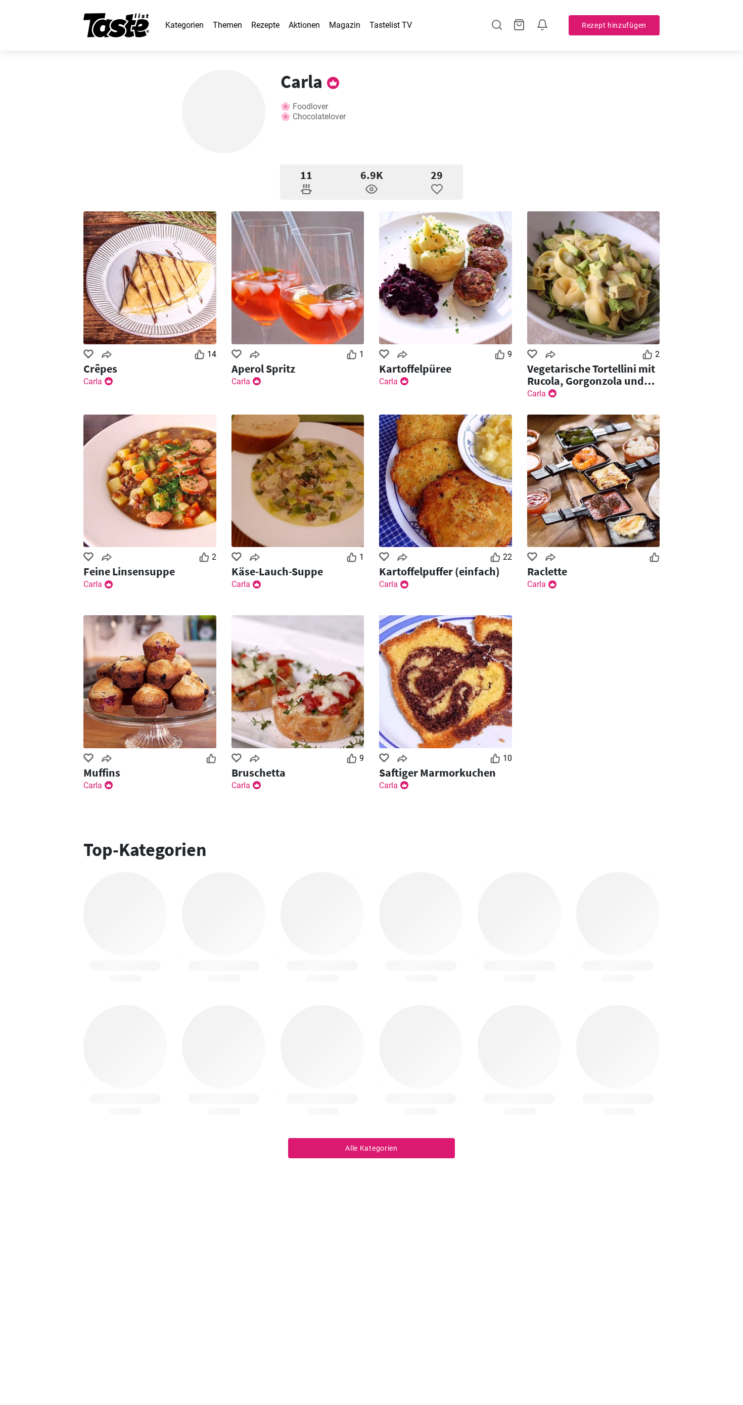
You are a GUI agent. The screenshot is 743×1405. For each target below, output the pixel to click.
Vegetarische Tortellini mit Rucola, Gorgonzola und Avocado (591, 374)
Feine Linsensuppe (129, 571)
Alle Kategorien (371, 1148)
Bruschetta (258, 772)
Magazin (344, 25)
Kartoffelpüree (415, 368)
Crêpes (100, 368)
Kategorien (184, 25)
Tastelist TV (390, 25)
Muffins (101, 772)
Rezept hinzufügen (614, 25)
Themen (227, 25)
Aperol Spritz (263, 368)
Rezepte (265, 25)
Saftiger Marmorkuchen (437, 772)
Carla (92, 381)
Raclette (547, 571)
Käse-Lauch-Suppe (277, 571)
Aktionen (304, 25)
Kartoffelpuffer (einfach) (439, 571)
